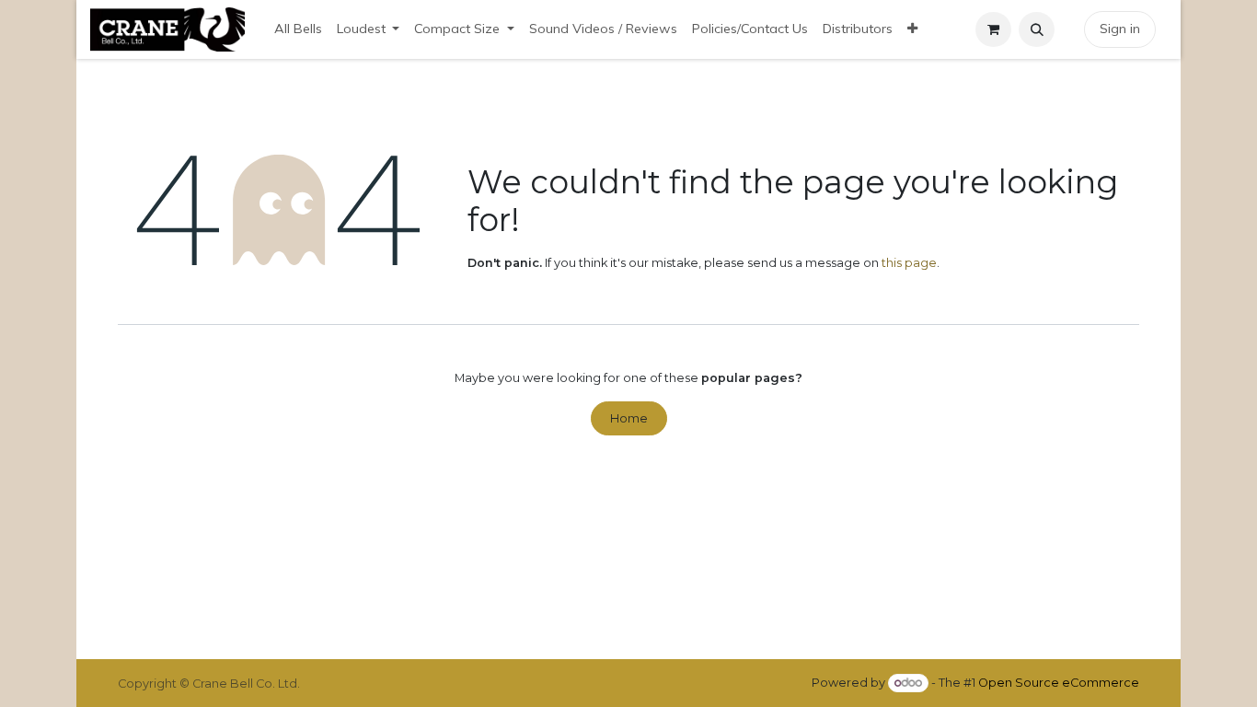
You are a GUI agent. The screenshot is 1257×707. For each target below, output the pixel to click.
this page (909, 263)
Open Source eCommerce (1058, 683)
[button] (1037, 30)
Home (629, 418)
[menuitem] (298, 29)
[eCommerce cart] (993, 30)
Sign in (1120, 28)
